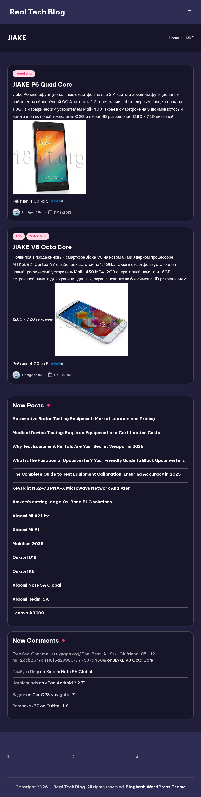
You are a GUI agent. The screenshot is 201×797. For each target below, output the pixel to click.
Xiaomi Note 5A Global (37, 585)
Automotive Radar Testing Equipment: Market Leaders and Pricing (84, 418)
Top (18, 236)
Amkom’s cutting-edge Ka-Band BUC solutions (62, 502)
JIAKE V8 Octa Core (42, 247)
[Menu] (191, 12)
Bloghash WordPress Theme (156, 787)
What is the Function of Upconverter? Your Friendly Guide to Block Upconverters (99, 460)
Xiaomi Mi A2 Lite (31, 516)
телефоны (23, 73)
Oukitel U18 (25, 557)
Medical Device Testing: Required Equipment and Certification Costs (86, 432)
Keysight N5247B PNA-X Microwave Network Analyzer (71, 488)
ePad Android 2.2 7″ (65, 683)
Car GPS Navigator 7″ (54, 694)
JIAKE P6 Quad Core (42, 84)
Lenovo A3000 (28, 613)
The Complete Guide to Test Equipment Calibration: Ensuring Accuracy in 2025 (97, 474)
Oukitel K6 (24, 571)
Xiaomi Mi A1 (26, 529)
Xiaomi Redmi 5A (31, 599)
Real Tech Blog (37, 11)
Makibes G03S (28, 543)
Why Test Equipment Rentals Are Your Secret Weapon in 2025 (78, 446)
